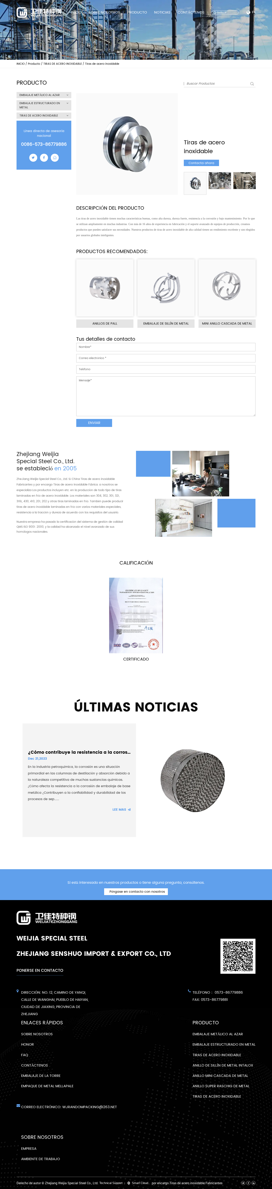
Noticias (162, 12)
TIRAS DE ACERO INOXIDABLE (62, 64)
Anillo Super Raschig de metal (221, 1086)
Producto (137, 12)
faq (24, 1055)
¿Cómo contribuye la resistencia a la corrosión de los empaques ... (104, 752)
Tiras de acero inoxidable (217, 1096)
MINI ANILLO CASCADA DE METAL (227, 323)
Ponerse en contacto (40, 970)
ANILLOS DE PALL (104, 323)
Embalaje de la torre (41, 1076)
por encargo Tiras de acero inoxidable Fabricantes (187, 1183)
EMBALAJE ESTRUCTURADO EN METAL (40, 105)
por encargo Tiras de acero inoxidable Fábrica (67, 484)
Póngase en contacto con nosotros (137, 891)
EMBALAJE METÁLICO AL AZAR (40, 95)
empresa (28, 1149)
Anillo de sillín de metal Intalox (223, 1065)
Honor (27, 1044)
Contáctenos (191, 12)
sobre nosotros (104, 12)
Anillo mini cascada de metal (220, 1076)
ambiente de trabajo (40, 1159)
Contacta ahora (201, 163)
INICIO (76, 12)
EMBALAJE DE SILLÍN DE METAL (166, 323)
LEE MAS (119, 809)
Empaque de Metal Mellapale (47, 1086)
